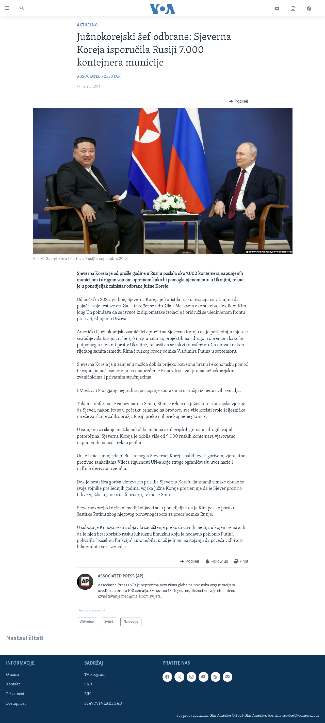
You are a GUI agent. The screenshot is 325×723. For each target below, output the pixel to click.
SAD (88, 684)
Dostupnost (16, 704)
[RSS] (215, 677)
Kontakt (13, 684)
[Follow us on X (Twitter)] (179, 677)
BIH (87, 694)
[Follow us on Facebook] (167, 677)
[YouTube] (277, 9)
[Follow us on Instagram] (191, 677)
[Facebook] (309, 9)
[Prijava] (227, 677)
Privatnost (15, 694)
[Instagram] (293, 9)
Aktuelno (87, 25)
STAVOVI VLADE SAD (103, 704)
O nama (12, 675)
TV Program (94, 675)
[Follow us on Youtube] (203, 677)
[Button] (238, 101)
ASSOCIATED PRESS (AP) (99, 77)
